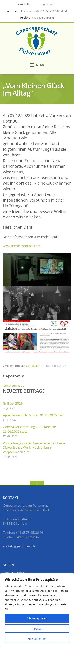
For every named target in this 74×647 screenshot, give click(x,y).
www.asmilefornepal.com (21, 246)
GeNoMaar (33, 365)
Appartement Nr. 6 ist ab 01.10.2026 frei (33, 415)
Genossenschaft (14, 573)
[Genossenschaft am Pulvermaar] (37, 41)
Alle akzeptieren (37, 618)
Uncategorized (13, 385)
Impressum (47, 4)
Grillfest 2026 (13, 403)
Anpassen (37, 628)
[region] (37, 610)
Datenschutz (25, 4)
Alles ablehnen (37, 639)
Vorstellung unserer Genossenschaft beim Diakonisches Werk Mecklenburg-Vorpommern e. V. (34, 447)
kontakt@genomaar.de (19, 546)
